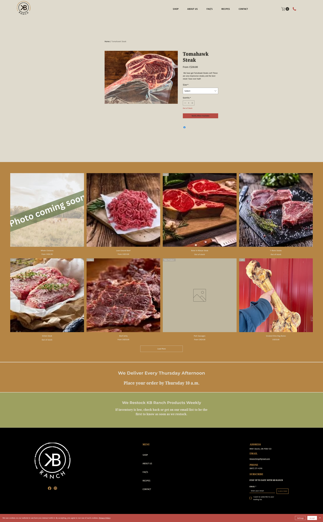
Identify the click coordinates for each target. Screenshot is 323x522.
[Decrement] (185, 103)
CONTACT (147, 489)
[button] (285, 9)
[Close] (319, 518)
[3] (49, 488)
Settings (300, 518)
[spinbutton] (189, 103)
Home (107, 41)
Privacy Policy (105, 518)
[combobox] (200, 91)
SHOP (145, 454)
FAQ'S (145, 472)
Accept (312, 518)
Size (185, 84)
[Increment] (192, 103)
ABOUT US (147, 463)
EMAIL (252, 486)
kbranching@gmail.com (260, 459)
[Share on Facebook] (184, 127)
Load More (161, 348)
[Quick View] (47, 210)
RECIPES (146, 480)
